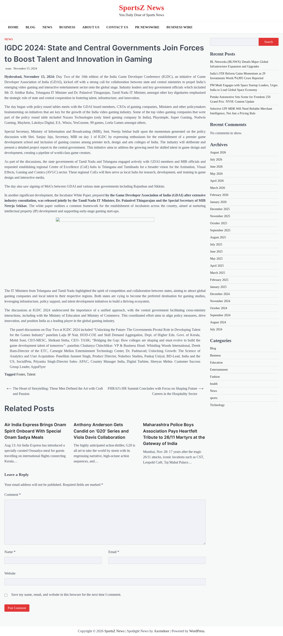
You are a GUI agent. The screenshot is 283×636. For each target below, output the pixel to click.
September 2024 (220, 315)
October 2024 (218, 308)
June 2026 (216, 166)
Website (9, 573)
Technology (217, 405)
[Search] (274, 27)
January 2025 (218, 287)
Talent (31, 374)
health (214, 383)
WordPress (196, 631)
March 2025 (217, 272)
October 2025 (218, 223)
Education (216, 362)
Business (67, 27)
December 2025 (220, 209)
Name (9, 552)
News (47, 27)
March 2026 (217, 188)
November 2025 (220, 216)
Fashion (215, 376)
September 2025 (220, 230)
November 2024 (220, 301)
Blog (30, 27)
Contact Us (117, 27)
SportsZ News (141, 8)
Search (268, 42)
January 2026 (218, 202)
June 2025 (216, 251)
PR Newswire (147, 27)
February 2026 (219, 195)
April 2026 (217, 180)
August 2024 (218, 322)
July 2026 (216, 159)
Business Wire (179, 27)
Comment (12, 494)
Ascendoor (161, 631)
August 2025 (218, 237)
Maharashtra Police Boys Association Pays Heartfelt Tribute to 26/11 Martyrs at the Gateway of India (174, 434)
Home (13, 27)
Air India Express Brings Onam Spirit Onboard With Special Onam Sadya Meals (35, 431)
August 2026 (218, 152)
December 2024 (220, 294)
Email (113, 552)
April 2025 (217, 265)
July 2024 (216, 329)
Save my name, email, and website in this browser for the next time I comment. (66, 594)
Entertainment (219, 369)
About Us (90, 27)
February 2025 (219, 280)
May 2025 (216, 258)
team (8, 68)
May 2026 (216, 173)
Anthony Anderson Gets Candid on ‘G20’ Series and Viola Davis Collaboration (101, 431)
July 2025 (216, 244)
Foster (20, 374)
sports (213, 398)
